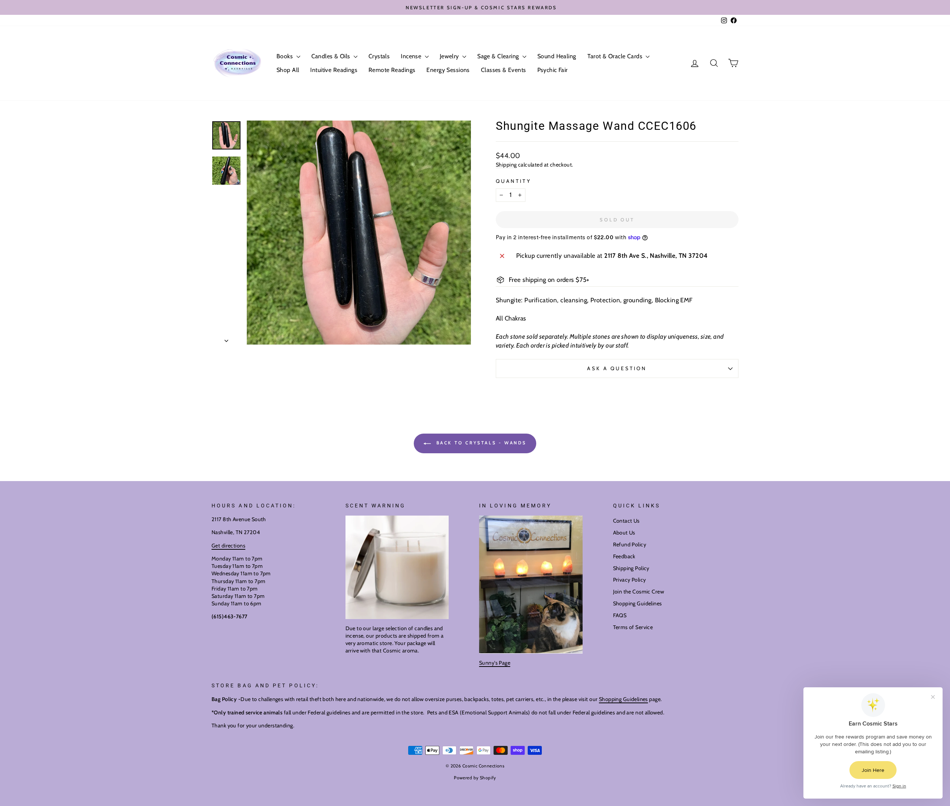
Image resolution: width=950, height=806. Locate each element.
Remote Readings (391, 69)
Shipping (506, 164)
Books (285, 56)
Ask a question (617, 368)
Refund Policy (629, 544)
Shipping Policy (631, 568)
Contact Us (626, 520)
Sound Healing (556, 56)
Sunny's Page (494, 662)
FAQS (620, 615)
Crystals (379, 56)
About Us (624, 532)
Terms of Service (633, 627)
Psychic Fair (552, 69)
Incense (412, 56)
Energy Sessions (447, 69)
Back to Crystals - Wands (480, 442)
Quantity (513, 181)
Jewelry (450, 56)
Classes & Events (503, 69)
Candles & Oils (331, 56)
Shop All (287, 69)
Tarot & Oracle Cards (615, 56)
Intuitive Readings (333, 69)
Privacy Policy (629, 579)
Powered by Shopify (475, 777)
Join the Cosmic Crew (638, 591)
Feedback (624, 556)
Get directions (228, 545)
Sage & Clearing (499, 56)
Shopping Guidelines (637, 603)
